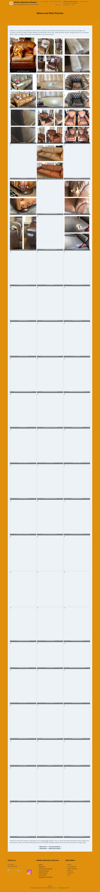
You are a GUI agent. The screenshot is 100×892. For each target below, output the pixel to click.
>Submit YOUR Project (55, 1)
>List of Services (83, 1)
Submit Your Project (54, 848)
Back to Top (43, 846)
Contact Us (71, 873)
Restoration (42, 866)
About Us (70, 871)
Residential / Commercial (46, 877)
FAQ (69, 875)
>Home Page (44, 1)
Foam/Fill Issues (43, 873)
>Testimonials (66, 5)
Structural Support (44, 871)
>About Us (58, 5)
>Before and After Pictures (70, 1)
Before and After (72, 868)
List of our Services (54, 846)
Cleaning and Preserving (45, 868)
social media (44, 840)
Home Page (43, 848)
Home (69, 864)
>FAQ (72, 5)
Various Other (42, 875)
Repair (40, 864)
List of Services (72, 866)
